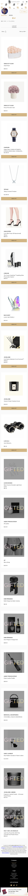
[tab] (14, 26)
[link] (14, 1)
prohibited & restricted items (17, 846)
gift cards (3, 847)
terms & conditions (5, 852)
